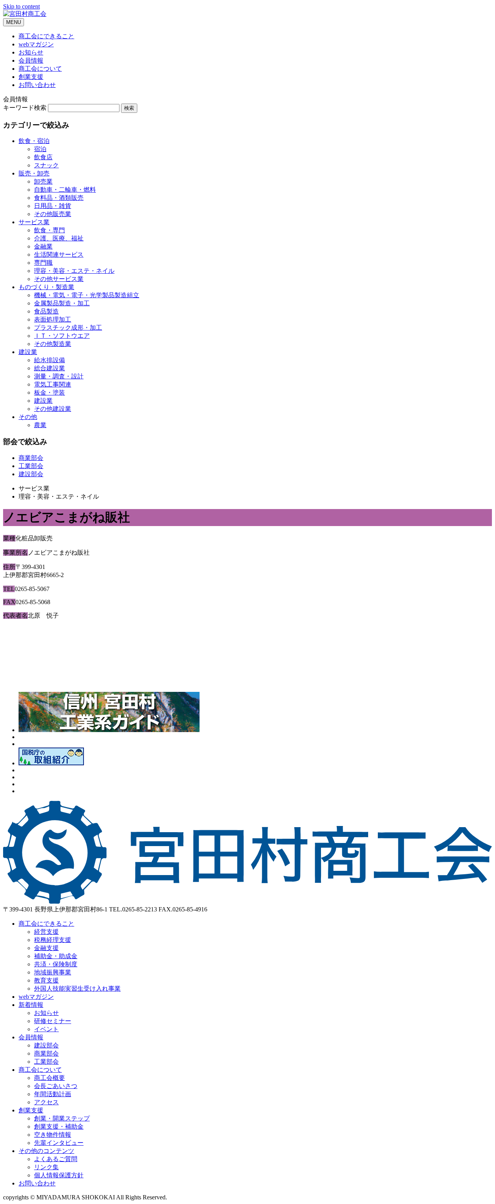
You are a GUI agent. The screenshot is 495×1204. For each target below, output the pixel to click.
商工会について (40, 68)
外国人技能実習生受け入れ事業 (77, 988)
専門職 (43, 262)
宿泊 (40, 149)
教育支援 (46, 980)
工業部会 (31, 466)
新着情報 (31, 1004)
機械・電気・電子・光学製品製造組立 (86, 295)
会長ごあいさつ (55, 1086)
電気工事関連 (52, 384)
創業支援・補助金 (59, 1126)
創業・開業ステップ (62, 1118)
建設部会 (31, 474)
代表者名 (15, 615)
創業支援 (31, 76)
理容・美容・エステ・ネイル (74, 270)
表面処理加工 (52, 319)
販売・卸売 (34, 173)
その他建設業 (52, 408)
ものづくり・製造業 (46, 287)
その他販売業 (52, 214)
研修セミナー (52, 1021)
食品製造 (46, 311)
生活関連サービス (59, 254)
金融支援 (46, 948)
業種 (9, 538)
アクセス (46, 1102)
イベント (46, 1029)
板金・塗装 (49, 392)
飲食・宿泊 (34, 141)
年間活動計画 (52, 1094)
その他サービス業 (59, 279)
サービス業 (34, 222)
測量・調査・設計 (59, 376)
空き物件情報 (52, 1134)
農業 (40, 425)
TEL (9, 589)
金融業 (43, 246)
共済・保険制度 (55, 964)
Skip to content (21, 6)
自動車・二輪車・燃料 (65, 189)
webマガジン (36, 44)
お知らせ (31, 52)
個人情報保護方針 (59, 1175)
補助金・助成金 (55, 956)
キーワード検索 (24, 107)
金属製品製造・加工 (62, 303)
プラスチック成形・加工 (68, 327)
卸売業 (43, 181)
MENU (13, 22)
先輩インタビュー (59, 1142)
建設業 (28, 352)
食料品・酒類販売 (59, 197)
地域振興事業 (52, 972)
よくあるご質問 (55, 1159)
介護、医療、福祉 (59, 238)
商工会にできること (46, 36)
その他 (28, 417)
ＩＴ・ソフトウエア (62, 335)
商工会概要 (49, 1078)
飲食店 (43, 157)
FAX (9, 602)
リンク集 (46, 1167)
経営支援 (46, 931)
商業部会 (31, 458)
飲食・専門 (49, 230)
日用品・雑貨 (52, 206)
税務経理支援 (52, 940)
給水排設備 (49, 360)
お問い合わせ (37, 85)
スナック (46, 165)
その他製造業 (52, 344)
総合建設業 (49, 368)
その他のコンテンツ (46, 1151)
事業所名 (15, 552)
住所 (9, 567)
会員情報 (31, 60)
